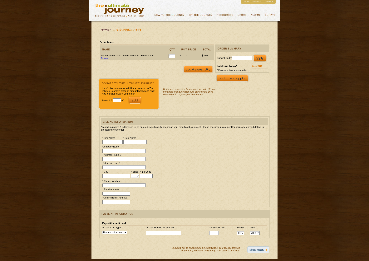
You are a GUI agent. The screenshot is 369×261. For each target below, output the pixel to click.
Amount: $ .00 (113, 100)
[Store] (242, 17)
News (247, 2)
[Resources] (225, 17)
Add (135, 100)
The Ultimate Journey (119, 10)
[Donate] (270, 17)
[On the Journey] (200, 17)
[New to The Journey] (169, 17)
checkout (258, 249)
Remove (104, 58)
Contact (268, 2)
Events (257, 2)
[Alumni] (255, 17)
